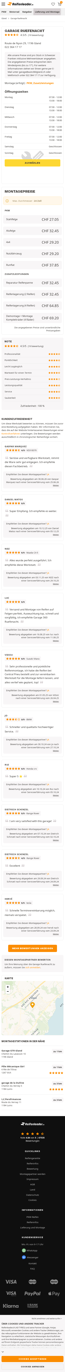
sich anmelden (32, 967)
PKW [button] (29, 83)
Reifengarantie (32, 1158)
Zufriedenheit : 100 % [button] (32, 406)
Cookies (32, 1199)
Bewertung (32, 1168)
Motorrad (14, 11)
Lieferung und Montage (47, 11)
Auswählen (32, 163)
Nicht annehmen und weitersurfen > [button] (47, 1318)
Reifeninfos (32, 1163)
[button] (24, 35)
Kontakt (33, 1263)
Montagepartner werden (32, 1173)
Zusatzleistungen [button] (43, 83)
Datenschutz (32, 1194)
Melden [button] (56, 485)
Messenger (32, 1257)
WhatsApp (32, 1250)
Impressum (33, 1179)
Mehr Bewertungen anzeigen (32, 948)
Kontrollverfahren (11, 433)
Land (32, 1189)
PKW (4, 11)
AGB (32, 1184)
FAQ (32, 1268)
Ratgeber (27, 11)
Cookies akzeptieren (32, 1359)
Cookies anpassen (32, 1366)
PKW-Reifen (32, 1216)
